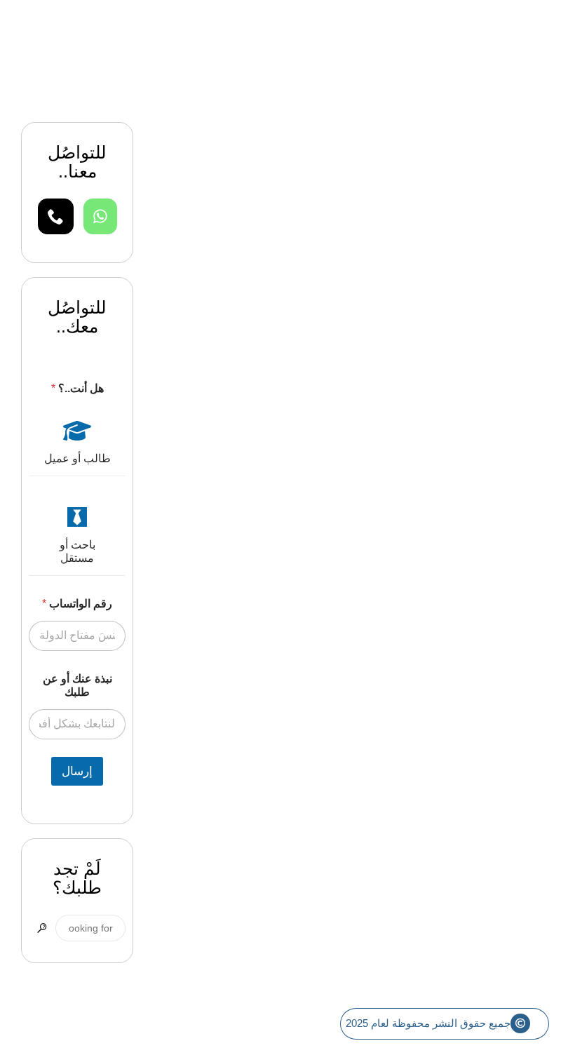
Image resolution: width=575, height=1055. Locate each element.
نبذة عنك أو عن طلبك (77, 685)
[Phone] (56, 216)
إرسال (77, 771)
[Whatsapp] (100, 216)
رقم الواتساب (77, 604)
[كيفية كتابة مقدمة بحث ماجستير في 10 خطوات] (364, 163)
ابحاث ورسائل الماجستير (482, 285)
